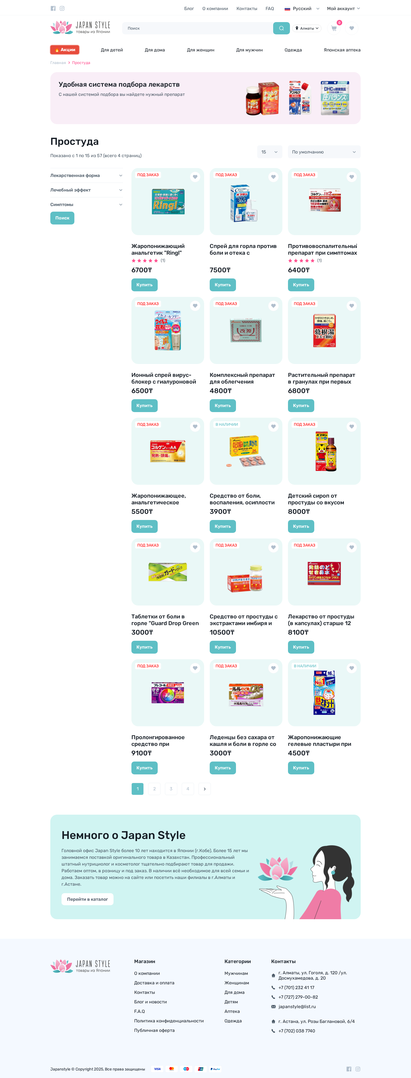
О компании (215, 8)
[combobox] (303, 8)
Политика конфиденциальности (169, 1020)
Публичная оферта (154, 1030)
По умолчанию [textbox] (308, 152)
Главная (58, 62)
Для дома (155, 50)
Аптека (232, 1011)
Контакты (247, 8)
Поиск (62, 218)
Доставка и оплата (154, 982)
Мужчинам (236, 973)
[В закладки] (195, 177)
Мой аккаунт (341, 8)
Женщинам (237, 982)
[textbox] (303, 8)
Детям (231, 1001)
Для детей (112, 50)
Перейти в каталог (87, 899)
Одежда (293, 50)
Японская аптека (342, 50)
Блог (189, 8)
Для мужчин (249, 50)
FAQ (270, 8)
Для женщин (200, 50)
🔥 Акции (64, 49)
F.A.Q (139, 1011)
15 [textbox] (263, 152)
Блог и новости (150, 1001)
